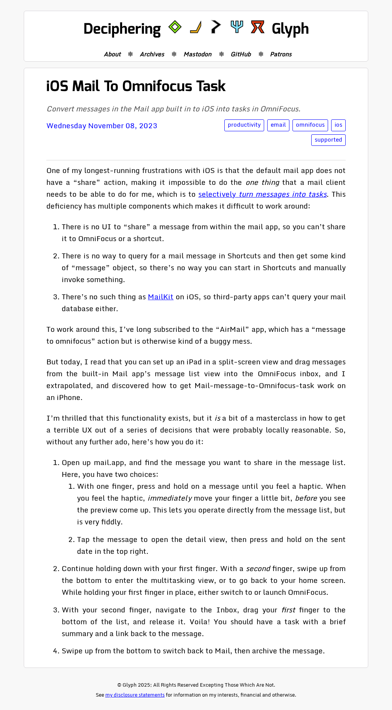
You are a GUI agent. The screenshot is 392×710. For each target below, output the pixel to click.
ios (338, 124)
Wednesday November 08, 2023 (101, 125)
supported (328, 139)
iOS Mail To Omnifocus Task (136, 86)
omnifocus (310, 124)
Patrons (281, 54)
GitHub (240, 54)
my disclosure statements (135, 694)
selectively (262, 194)
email (278, 124)
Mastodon (197, 54)
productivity (244, 124)
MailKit (160, 296)
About (112, 54)
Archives (152, 54)
